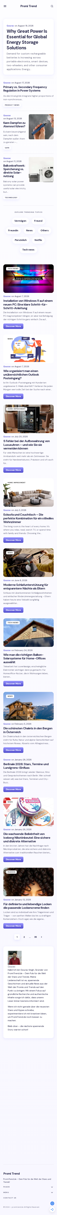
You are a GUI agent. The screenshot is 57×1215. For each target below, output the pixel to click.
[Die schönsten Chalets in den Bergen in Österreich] (28, 706)
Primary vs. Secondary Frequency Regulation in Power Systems (25, 88)
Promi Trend (28, 6)
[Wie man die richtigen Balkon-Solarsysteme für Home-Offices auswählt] (28, 632)
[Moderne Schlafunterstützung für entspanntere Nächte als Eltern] (28, 562)
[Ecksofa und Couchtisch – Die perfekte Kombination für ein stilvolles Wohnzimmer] (28, 492)
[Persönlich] (20, 240)
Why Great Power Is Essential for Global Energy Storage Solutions (27, 39)
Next (41, 937)
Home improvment (17, 409)
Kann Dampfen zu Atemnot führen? (14, 124)
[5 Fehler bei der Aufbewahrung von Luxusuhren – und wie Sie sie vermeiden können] (28, 419)
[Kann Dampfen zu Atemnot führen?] (41, 126)
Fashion (11, 872)
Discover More (13, 326)
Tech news (13, 269)
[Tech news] (28, 249)
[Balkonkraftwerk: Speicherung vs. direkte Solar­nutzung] (41, 169)
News (10, 339)
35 (35, 937)
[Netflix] (38, 240)
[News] (29, 230)
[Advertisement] (28, 1076)
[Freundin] (13, 230)
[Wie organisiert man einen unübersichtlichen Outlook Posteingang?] (28, 349)
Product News (12, 105)
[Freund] (38, 221)
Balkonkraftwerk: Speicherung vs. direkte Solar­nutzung (14, 171)
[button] (5, 6)
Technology (11, 198)
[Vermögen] (20, 221)
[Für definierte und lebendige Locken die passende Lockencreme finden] (28, 882)
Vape (7, 148)
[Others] (44, 230)
